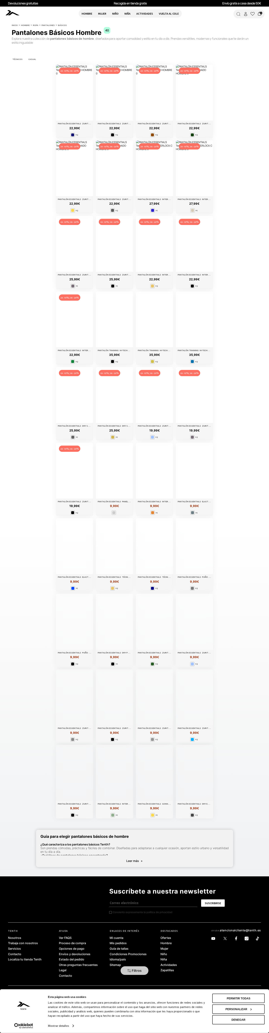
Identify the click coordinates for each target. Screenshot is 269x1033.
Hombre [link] (166, 943)
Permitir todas (238, 998)
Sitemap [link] (115, 965)
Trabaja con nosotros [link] (23, 943)
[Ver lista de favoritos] (252, 14)
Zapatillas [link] (167, 970)
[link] (13, 12)
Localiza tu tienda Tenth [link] (25, 959)
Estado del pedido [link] (71, 959)
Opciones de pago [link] (71, 948)
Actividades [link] (168, 965)
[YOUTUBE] (214, 938)
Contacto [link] (14, 954)
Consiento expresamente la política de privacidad (142, 912)
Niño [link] (163, 954)
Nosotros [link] (14, 938)
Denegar (238, 1019)
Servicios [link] (14, 948)
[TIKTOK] (258, 938)
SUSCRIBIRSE (213, 903)
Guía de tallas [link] (119, 948)
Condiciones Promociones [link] (128, 954)
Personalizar (236, 1009)
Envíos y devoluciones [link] (74, 954)
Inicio (15, 25)
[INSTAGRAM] (247, 938)
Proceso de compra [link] (72, 943)
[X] (226, 938)
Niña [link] (163, 959)
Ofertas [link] (165, 938)
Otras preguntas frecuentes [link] (78, 965)
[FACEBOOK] (237, 938)
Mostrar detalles (58, 1025)
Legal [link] (62, 970)
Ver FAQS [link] (65, 938)
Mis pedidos (118, 943)
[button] (134, 970)
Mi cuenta (116, 938)
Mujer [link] (164, 948)
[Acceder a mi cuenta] (245, 14)
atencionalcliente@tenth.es (240, 930)
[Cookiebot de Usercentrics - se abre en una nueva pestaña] (24, 1026)
